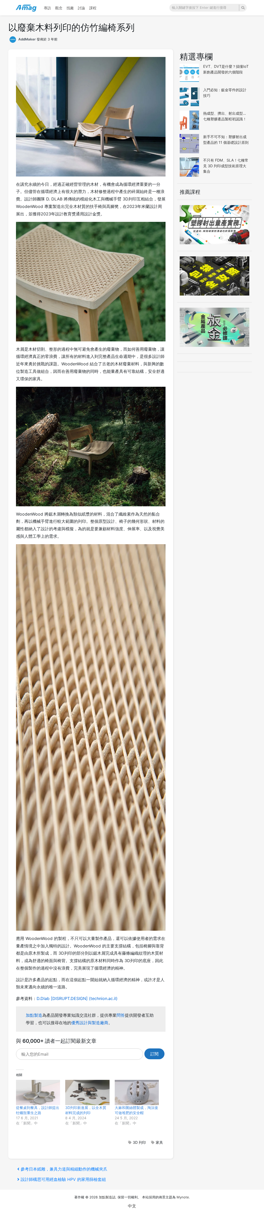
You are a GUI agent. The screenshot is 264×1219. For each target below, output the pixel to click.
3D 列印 (139, 1142)
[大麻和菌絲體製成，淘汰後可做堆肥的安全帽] (137, 1092)
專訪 (47, 8)
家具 (159, 1142)
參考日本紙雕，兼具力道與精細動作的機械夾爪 (63, 1169)
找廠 (70, 8)
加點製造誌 (107, 1197)
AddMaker (27, 39)
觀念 (58, 8)
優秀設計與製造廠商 (89, 1022)
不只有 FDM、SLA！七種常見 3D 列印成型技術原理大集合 (225, 165)
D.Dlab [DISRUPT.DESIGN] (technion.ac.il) (77, 998)
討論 (81, 8)
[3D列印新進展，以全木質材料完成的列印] (87, 1092)
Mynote (183, 1197)
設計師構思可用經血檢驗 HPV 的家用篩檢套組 (63, 1179)
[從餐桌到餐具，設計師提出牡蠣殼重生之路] (38, 1092)
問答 (121, 1015)
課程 (92, 8)
